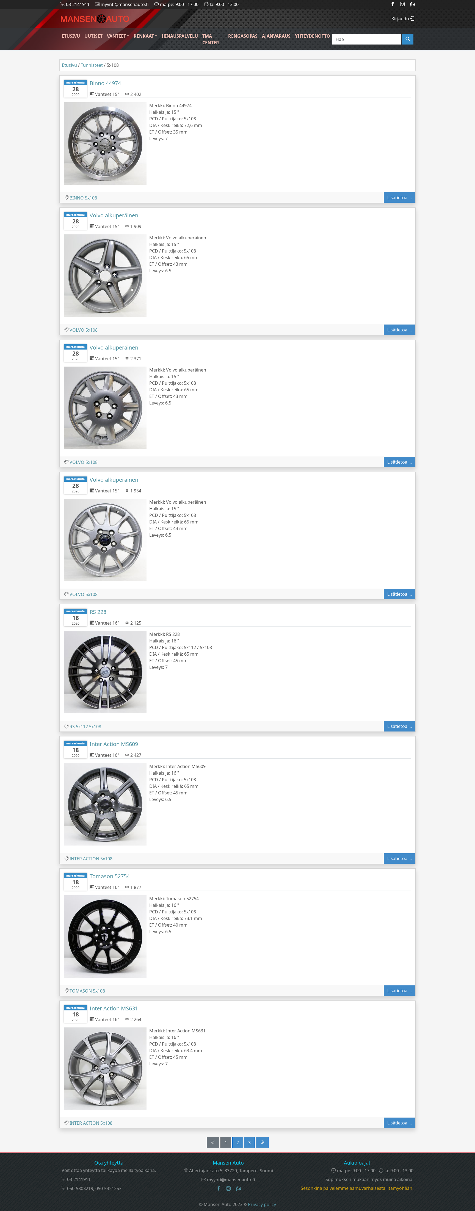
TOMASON (81, 991)
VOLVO (77, 330)
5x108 (91, 198)
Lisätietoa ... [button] (399, 198)
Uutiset (93, 36)
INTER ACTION (84, 859)
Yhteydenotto (312, 36)
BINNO (77, 198)
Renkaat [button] (144, 36)
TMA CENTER (210, 39)
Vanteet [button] (116, 36)
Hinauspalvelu (180, 36)
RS (72, 727)
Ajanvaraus (276, 36)
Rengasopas (243, 36)
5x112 (82, 727)
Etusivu (71, 36)
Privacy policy (262, 1204)
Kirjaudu (400, 19)
